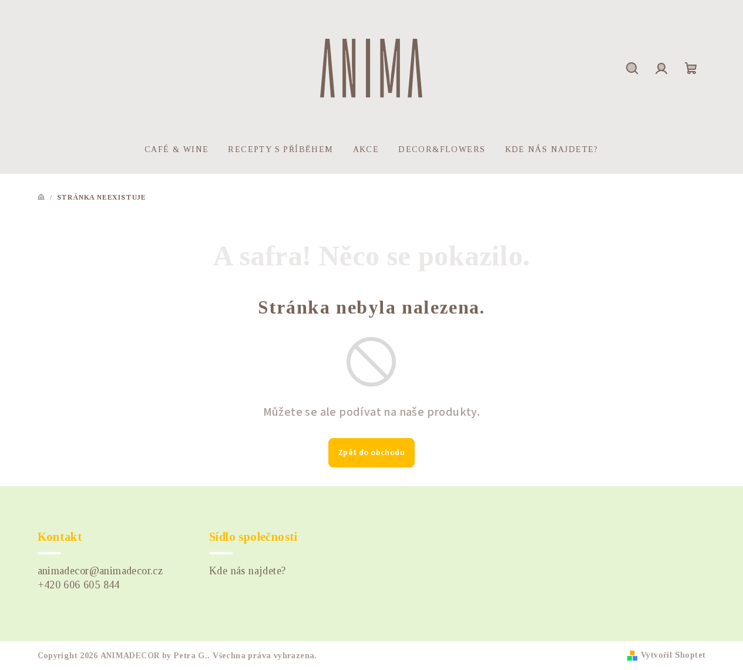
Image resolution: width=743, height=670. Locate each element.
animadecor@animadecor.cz (100, 571)
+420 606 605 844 (79, 585)
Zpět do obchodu (371, 453)
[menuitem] (176, 149)
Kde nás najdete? (247, 571)
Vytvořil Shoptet (673, 655)
